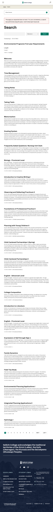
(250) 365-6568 (40, 481)
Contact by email (41, 484)
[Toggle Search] (50, 2)
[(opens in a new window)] (20, 467)
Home (4, 6)
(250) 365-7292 (40, 477)
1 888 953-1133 (40, 478)
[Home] (27, 2)
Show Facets (9, 12)
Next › (38, 433)
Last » (45, 433)
